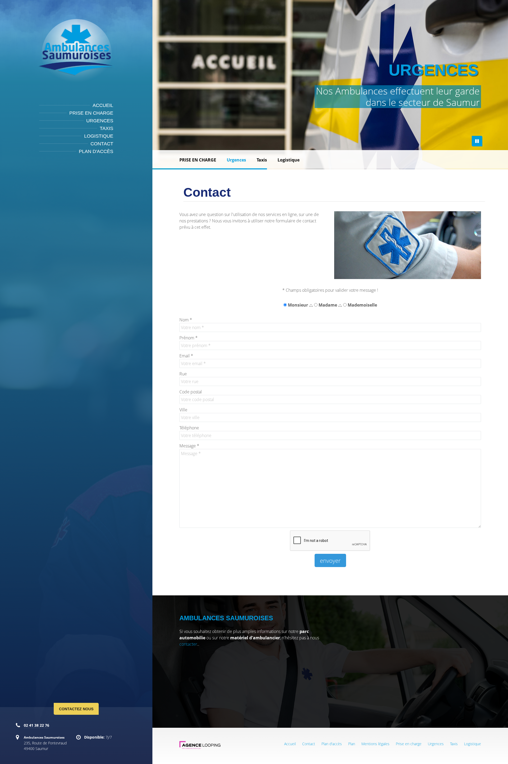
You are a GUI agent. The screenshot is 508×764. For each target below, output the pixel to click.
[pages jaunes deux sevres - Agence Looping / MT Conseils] (199, 748)
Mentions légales (375, 743)
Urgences (99, 120)
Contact (101, 143)
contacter (188, 644)
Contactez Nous (76, 709)
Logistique (98, 136)
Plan (351, 743)
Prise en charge (91, 113)
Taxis (106, 128)
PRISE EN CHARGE (197, 160)
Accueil (103, 105)
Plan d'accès (96, 151)
